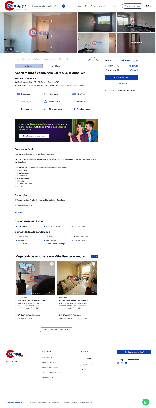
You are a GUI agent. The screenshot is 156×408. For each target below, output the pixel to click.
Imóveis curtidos (82, 6)
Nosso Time (47, 357)
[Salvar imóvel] (90, 59)
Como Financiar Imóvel (100, 6)
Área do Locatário (49, 362)
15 (11, 49)
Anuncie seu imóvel (132, 6)
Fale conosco (85, 370)
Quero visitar (121, 84)
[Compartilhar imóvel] (96, 59)
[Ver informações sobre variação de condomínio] (118, 66)
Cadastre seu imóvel (134, 352)
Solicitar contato (121, 77)
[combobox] (47, 6)
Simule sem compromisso (34, 136)
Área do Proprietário (50, 367)
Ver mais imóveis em (56, 329)
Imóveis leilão (47, 378)
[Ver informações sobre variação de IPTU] (118, 70)
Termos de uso (54, 402)
